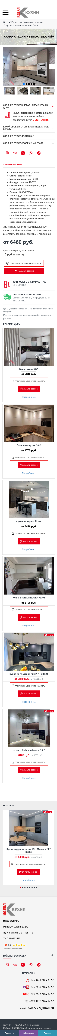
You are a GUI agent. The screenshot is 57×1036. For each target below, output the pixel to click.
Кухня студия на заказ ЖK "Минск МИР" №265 (28, 850)
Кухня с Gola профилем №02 (29, 750)
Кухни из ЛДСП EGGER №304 (29, 597)
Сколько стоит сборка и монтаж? (23, 143)
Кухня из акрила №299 (28, 521)
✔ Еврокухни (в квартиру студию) (26, 22)
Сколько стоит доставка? (18, 136)
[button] (6, 66)
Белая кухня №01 (28, 368)
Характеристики (12, 164)
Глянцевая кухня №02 (29, 445)
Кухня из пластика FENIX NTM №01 (29, 673)
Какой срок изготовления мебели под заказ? (25, 127)
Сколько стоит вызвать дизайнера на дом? (25, 106)
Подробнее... (29, 396)
